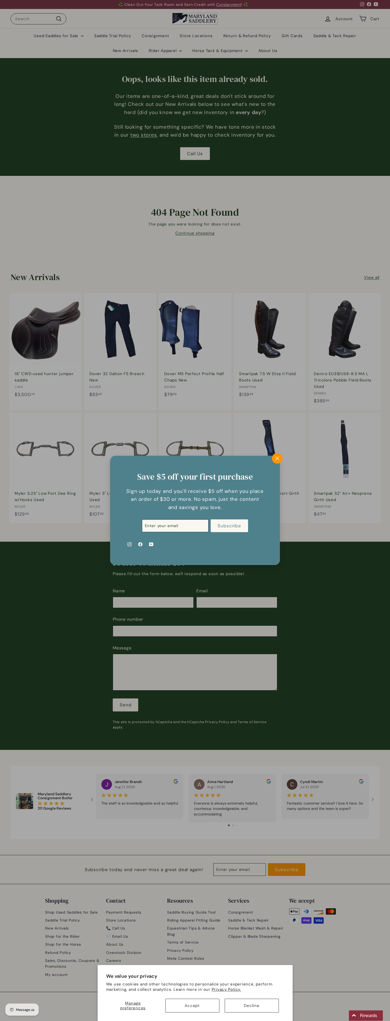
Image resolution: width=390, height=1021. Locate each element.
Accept (192, 1005)
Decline (251, 1005)
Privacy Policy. (226, 989)
